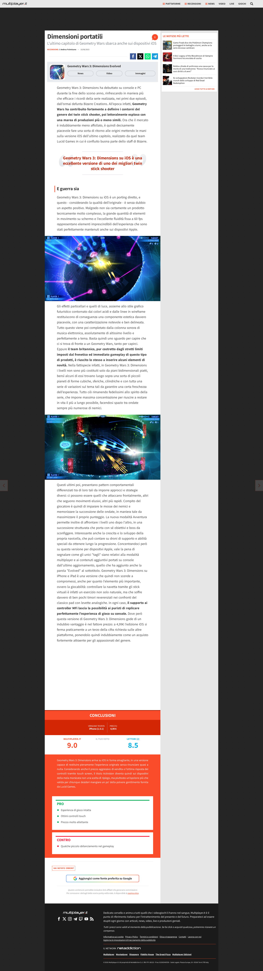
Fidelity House (147, 954)
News (80, 73)
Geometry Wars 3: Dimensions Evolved (94, 66)
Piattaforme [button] (173, 3)
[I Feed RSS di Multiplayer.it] (92, 919)
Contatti (182, 936)
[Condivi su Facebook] (133, 56)
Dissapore (134, 954)
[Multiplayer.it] (14, 3)
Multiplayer (108, 954)
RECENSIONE (52, 49)
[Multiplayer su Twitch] (81, 919)
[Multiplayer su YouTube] (86, 919)
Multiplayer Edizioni (181, 954)
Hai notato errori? (63, 868)
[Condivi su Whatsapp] (148, 56)
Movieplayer (122, 954)
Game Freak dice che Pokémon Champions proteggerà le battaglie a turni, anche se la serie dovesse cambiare (192, 45)
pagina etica (133, 893)
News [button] (211, 3)
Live (232, 3)
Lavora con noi (194, 936)
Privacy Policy (131, 936)
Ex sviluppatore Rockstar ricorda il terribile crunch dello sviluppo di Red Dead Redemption (192, 80)
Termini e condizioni (149, 936)
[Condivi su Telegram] (155, 56)
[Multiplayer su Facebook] (59, 919)
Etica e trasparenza (168, 936)
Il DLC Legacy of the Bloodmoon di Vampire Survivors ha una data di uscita (193, 57)
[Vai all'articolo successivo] (4, 485)
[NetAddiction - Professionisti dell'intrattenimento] (128, 948)
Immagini (140, 73)
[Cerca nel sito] (251, 4)
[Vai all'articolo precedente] (259, 485)
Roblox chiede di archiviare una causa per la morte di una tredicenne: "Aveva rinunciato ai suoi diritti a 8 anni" (194, 69)
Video (222, 3)
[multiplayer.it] (75, 912)
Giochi (242, 3)
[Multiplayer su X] (64, 919)
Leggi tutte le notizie (205, 89)
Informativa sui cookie (113, 936)
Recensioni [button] (194, 3)
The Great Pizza (163, 954)
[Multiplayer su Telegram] (75, 919)
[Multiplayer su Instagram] (70, 919)
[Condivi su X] (140, 56)
